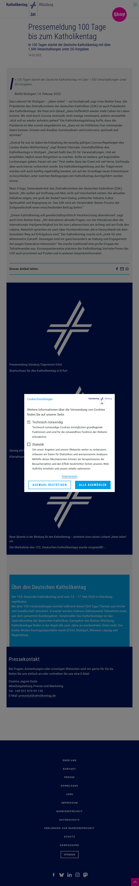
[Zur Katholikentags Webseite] (100, 401)
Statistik (38, 444)
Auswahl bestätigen (49, 485)
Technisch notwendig (47, 422)
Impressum (69, 476)
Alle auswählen (93, 485)
